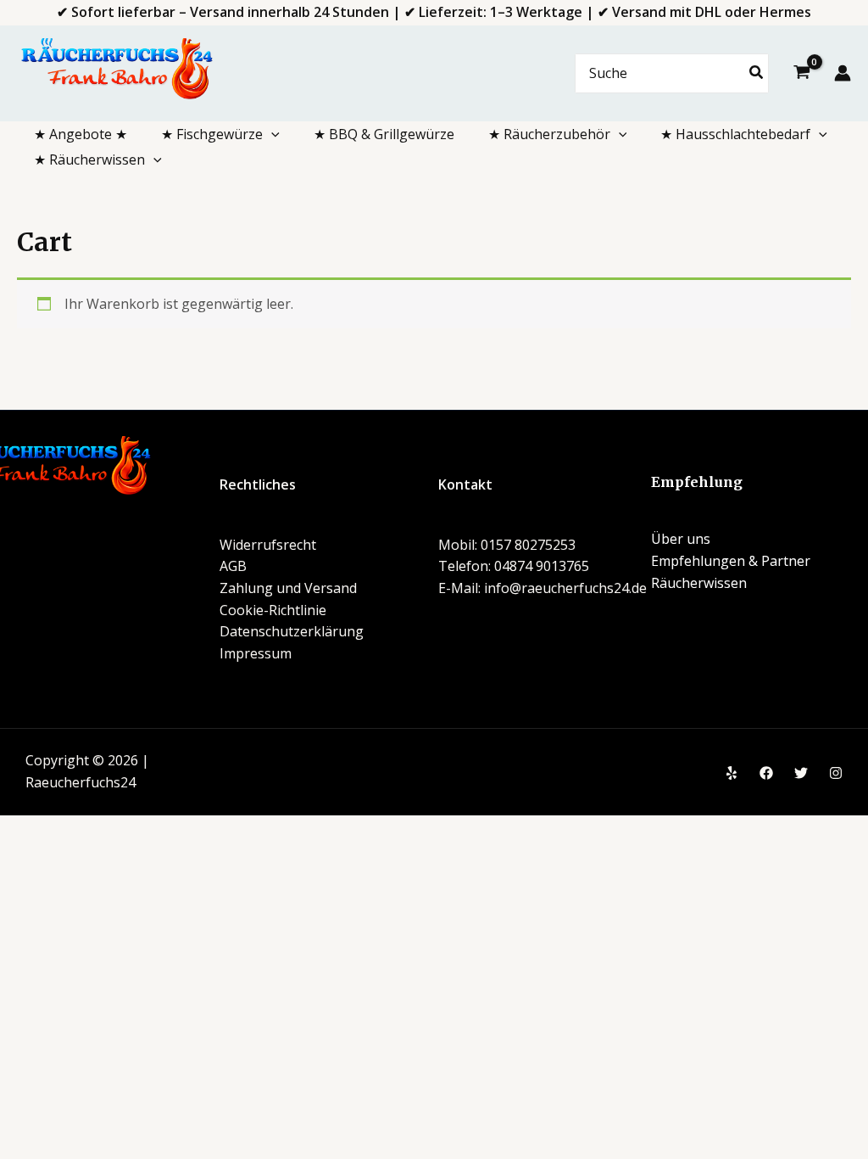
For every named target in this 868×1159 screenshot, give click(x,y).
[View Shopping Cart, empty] (801, 74)
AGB (233, 566)
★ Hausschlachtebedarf (735, 134)
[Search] (757, 73)
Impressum (256, 653)
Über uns (680, 538)
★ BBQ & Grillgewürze (384, 134)
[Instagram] (836, 773)
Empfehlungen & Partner (730, 561)
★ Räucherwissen (89, 159)
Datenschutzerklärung (292, 631)
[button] (271, 134)
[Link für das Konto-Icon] (842, 72)
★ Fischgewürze (212, 134)
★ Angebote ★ (80, 134)
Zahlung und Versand (288, 588)
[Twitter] (801, 773)
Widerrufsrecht (268, 544)
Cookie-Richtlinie (273, 610)
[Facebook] (766, 773)
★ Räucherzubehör (549, 134)
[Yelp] (731, 773)
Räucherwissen (699, 583)
